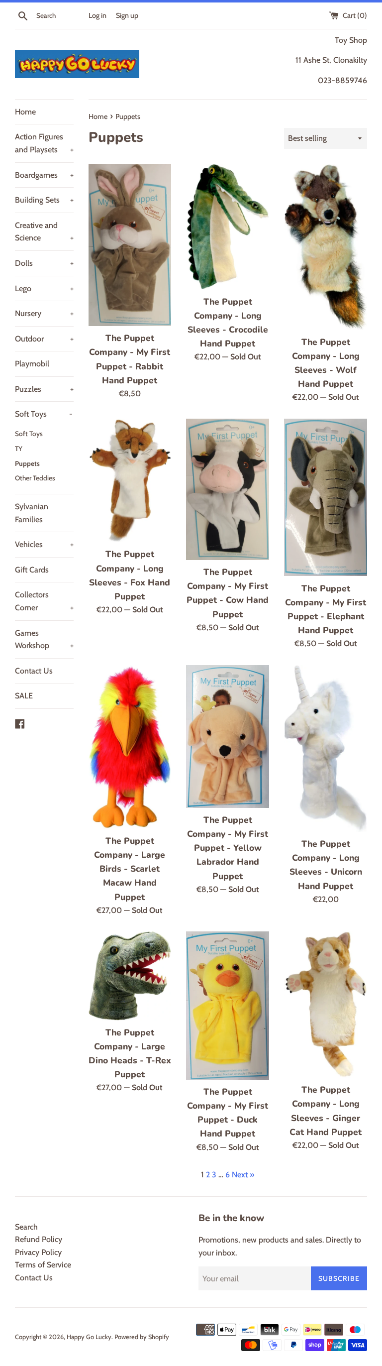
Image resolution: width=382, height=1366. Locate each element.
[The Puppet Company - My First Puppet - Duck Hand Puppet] (227, 1005)
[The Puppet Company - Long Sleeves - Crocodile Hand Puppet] (227, 227)
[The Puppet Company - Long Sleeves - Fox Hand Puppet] (130, 480)
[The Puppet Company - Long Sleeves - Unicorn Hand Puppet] (325, 748)
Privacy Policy (38, 1252)
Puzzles (44, 389)
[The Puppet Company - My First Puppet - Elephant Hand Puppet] (325, 497)
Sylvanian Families (31, 513)
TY (18, 449)
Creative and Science (44, 232)
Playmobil (32, 363)
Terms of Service (43, 1264)
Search (26, 1227)
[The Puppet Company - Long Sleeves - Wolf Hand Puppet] (325, 247)
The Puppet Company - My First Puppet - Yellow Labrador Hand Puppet (227, 848)
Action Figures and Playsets (44, 143)
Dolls (44, 263)
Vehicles (44, 544)
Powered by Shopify (141, 1337)
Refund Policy (38, 1239)
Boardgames (44, 175)
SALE (24, 695)
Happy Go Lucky (89, 1337)
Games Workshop (44, 639)
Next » (243, 1174)
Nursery (44, 313)
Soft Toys (44, 414)
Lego (44, 288)
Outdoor (44, 338)
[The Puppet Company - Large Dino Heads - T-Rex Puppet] (130, 975)
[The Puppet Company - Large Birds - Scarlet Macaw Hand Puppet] (130, 747)
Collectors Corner (44, 601)
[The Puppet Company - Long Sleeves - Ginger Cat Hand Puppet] (325, 1004)
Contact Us (34, 671)
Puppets (27, 463)
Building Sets (44, 200)
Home (25, 111)
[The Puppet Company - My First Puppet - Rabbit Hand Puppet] (130, 245)
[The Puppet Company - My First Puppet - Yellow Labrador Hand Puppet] (227, 736)
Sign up (127, 15)
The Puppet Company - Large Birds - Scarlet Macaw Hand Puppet (129, 869)
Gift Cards (32, 569)
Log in (97, 15)
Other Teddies (35, 478)
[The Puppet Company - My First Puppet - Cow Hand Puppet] (227, 489)
